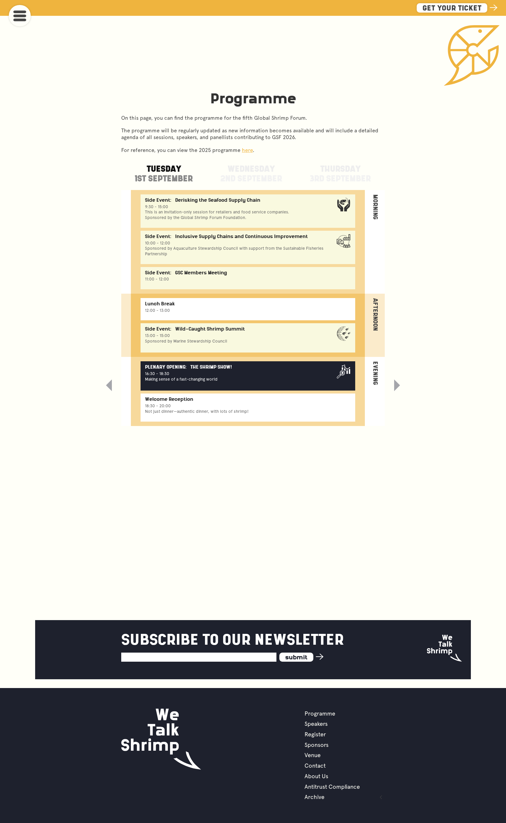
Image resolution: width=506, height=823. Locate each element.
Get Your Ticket (452, 8)
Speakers (316, 723)
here (247, 150)
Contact (315, 765)
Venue (313, 755)
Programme (320, 713)
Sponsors (317, 744)
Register (315, 734)
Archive (314, 796)
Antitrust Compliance (332, 786)
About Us (316, 776)
